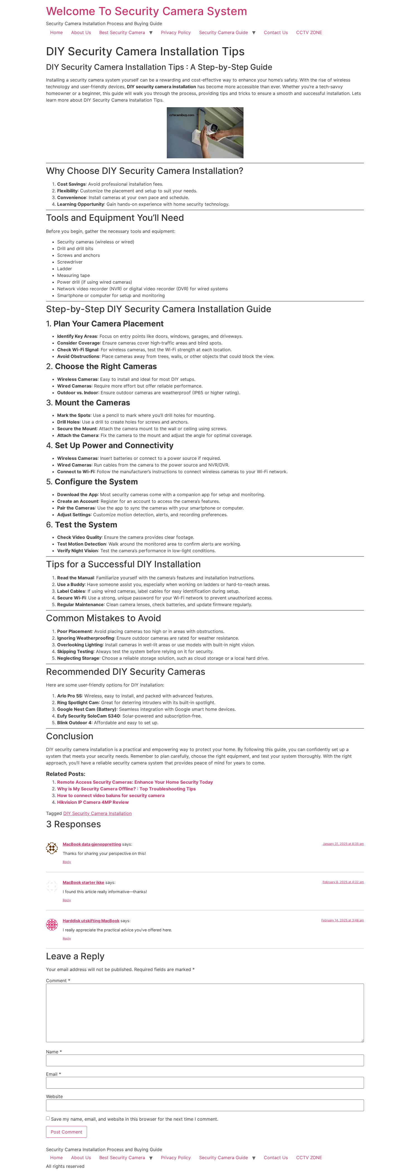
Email (53, 1074)
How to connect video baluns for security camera (111, 795)
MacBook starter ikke (83, 882)
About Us (81, 32)
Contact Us (276, 32)
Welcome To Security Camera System (146, 11)
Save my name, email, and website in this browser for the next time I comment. (134, 1119)
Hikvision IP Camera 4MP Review (93, 802)
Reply (67, 862)
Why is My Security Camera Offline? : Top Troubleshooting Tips (126, 789)
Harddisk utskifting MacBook (91, 920)
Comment (58, 980)
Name (54, 1051)
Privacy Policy (176, 32)
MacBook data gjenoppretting (92, 844)
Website (54, 1096)
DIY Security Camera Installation (97, 813)
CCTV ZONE (309, 32)
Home (56, 32)
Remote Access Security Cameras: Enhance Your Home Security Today (135, 782)
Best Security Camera (122, 32)
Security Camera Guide (223, 32)
